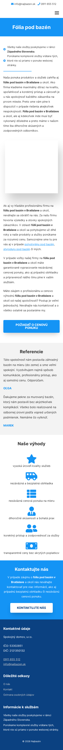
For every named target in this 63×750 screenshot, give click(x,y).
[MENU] (58, 13)
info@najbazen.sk (24, 4)
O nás (6, 684)
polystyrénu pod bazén (39, 244)
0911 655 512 (48, 4)
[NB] (8, 13)
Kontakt (7, 689)
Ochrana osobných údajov (18, 694)
